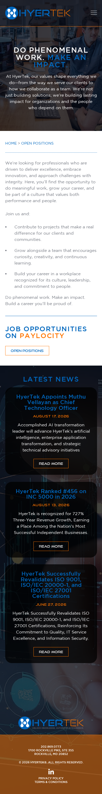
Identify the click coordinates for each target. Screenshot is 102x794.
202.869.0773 (51, 746)
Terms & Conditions (51, 782)
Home (11, 143)
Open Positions (37, 143)
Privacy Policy (51, 778)
